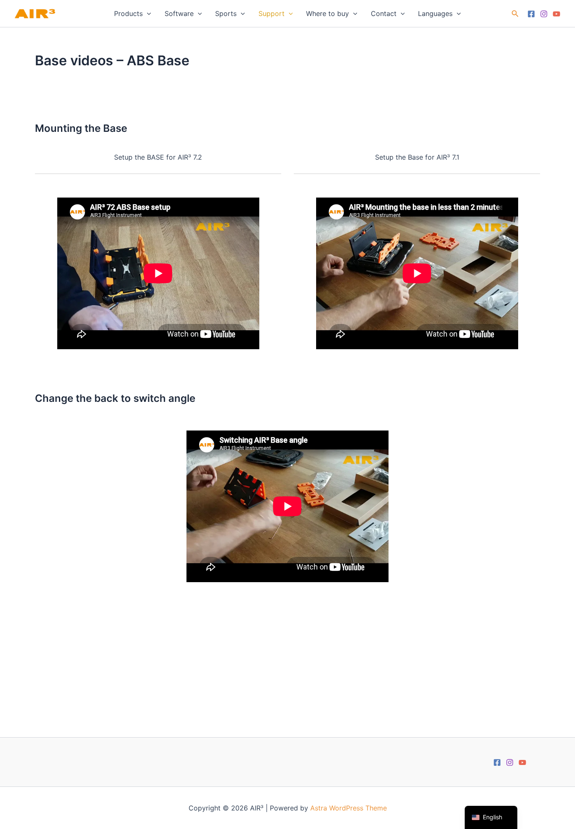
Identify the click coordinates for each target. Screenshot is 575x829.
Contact (384, 13)
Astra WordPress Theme (348, 808)
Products (128, 13)
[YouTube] (556, 14)
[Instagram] (544, 14)
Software (179, 13)
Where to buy (327, 13)
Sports (226, 13)
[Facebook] (531, 14)
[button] (147, 13)
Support (271, 13)
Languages (435, 13)
